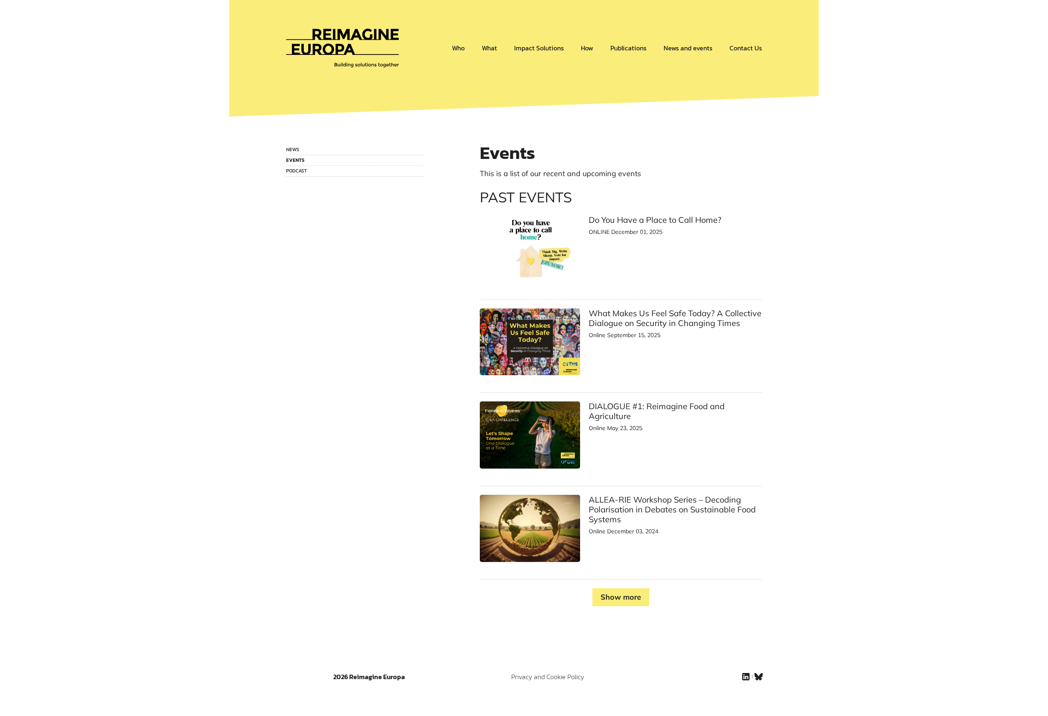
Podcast (296, 170)
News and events (688, 48)
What (489, 48)
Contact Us (746, 48)
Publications (628, 48)
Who (458, 48)
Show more (621, 597)
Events (295, 160)
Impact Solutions (539, 48)
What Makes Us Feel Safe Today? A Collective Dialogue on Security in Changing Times (675, 318)
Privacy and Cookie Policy (547, 677)
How (587, 48)
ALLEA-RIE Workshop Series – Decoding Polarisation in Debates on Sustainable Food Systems (672, 509)
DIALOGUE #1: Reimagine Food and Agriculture (657, 411)
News (292, 149)
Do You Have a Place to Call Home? (655, 220)
